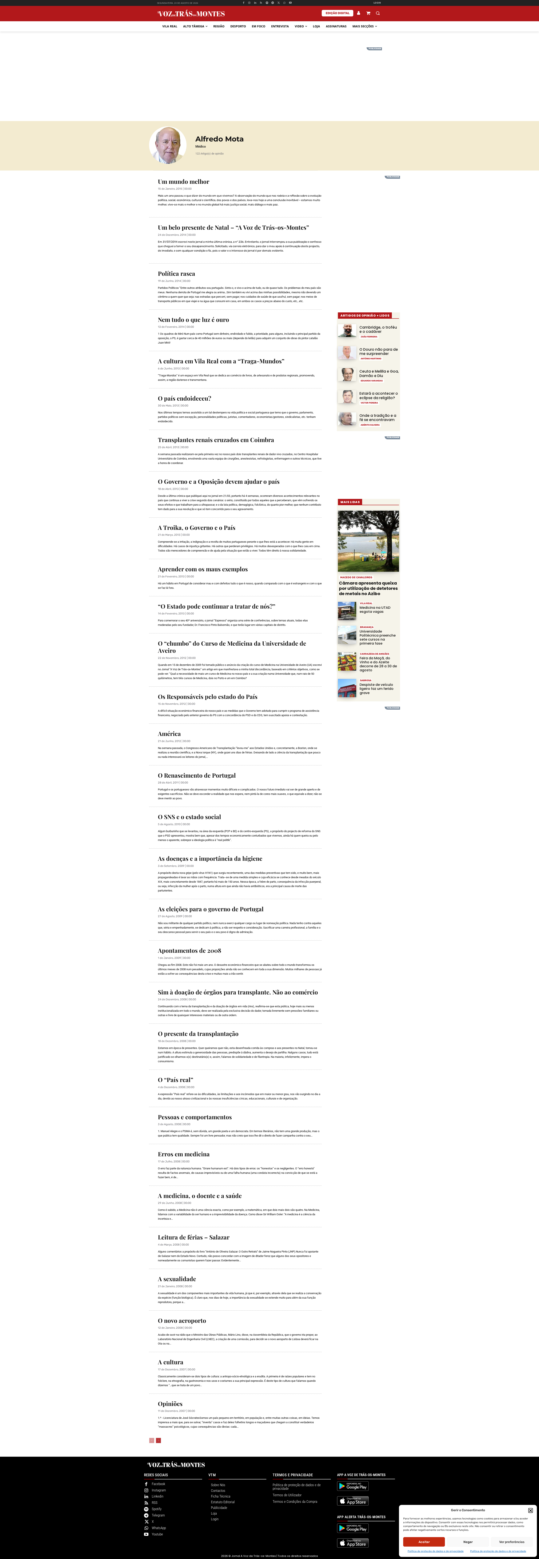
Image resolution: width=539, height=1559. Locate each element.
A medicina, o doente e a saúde (200, 1195)
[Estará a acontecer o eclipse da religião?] (347, 396)
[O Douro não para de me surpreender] (347, 352)
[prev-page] (151, 1440)
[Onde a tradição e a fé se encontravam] (347, 418)
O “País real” (175, 1079)
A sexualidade (177, 1279)
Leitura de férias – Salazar (193, 1237)
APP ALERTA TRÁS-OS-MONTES (361, 1517)
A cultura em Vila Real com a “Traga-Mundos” (221, 361)
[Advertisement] (269, 76)
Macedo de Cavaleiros (356, 577)
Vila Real (366, 603)
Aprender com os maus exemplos (203, 569)
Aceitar (424, 1542)
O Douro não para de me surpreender (378, 351)
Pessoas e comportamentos (195, 1117)
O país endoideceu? (184, 398)
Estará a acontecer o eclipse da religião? (378, 395)
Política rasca (176, 273)
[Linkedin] (255, 3)
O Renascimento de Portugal (197, 775)
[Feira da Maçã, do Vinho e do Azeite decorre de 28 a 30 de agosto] (347, 661)
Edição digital (338, 13)
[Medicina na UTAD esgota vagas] (347, 611)
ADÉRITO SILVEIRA (370, 425)
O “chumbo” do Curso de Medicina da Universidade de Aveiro (232, 646)
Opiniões (170, 1403)
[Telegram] (272, 3)
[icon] (368, 13)
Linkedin (157, 1496)
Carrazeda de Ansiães (374, 654)
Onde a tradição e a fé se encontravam (377, 417)
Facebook (158, 1484)
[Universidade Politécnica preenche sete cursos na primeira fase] (347, 635)
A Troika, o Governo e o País (196, 527)
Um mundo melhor (183, 181)
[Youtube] (290, 3)
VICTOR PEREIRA (369, 403)
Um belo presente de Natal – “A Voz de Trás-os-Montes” (233, 227)
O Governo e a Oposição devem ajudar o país (219, 481)
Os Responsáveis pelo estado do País (207, 696)
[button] (530, 1510)
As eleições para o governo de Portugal (211, 909)
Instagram (159, 1490)
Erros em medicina (184, 1154)
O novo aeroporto (182, 1320)
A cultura (170, 1362)
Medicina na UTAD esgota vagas (375, 609)
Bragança (367, 627)
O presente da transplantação (198, 1033)
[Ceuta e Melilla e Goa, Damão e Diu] (347, 374)
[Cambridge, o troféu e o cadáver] (347, 330)
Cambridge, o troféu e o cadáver (378, 329)
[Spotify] (266, 3)
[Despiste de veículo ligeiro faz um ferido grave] (347, 688)
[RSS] (261, 3)
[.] (358, 13)
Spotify (156, 1509)
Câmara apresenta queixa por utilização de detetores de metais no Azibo (368, 588)
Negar (468, 1542)
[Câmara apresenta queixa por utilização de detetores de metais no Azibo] (368, 541)
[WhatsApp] (284, 3)
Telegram (158, 1515)
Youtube (157, 1534)
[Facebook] (243, 3)
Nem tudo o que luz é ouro (193, 319)
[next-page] (158, 1440)
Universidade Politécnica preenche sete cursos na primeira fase (378, 637)
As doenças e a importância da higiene (210, 858)
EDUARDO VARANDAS (372, 381)
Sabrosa (365, 680)
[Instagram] (249, 3)
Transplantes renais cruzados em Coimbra (216, 440)
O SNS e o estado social (189, 817)
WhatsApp (159, 1528)
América (169, 733)
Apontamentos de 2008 (189, 950)
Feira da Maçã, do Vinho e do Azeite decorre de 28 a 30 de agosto (378, 664)
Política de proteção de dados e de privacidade (436, 1551)
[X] (278, 3)
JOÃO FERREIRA (369, 337)
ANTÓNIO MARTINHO (371, 358)
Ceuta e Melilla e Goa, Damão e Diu (379, 373)
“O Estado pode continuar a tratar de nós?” (216, 606)
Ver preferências (511, 1542)
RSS (154, 1502)
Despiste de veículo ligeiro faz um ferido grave (377, 688)
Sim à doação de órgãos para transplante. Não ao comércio (238, 992)
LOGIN (377, 2)
